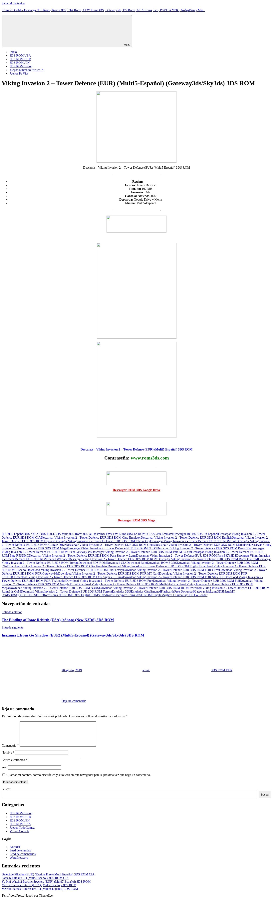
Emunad (155, 591)
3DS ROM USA (20, 55)
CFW (107, 534)
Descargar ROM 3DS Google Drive (136, 490)
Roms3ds (133, 595)
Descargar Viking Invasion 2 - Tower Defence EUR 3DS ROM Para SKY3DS (186, 555)
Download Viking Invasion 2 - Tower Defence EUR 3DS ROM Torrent (66, 591)
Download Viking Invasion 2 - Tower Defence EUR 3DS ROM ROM (143, 588)
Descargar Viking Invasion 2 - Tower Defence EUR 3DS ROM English (186, 537)
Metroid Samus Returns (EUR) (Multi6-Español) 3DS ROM (40, 888)
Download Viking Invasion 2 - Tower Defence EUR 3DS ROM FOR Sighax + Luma (68, 577)
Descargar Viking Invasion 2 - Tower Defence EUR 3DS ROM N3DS (112, 548)
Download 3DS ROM (93, 562)
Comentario (10, 745)
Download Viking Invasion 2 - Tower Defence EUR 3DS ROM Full (196, 580)
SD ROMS (146, 595)
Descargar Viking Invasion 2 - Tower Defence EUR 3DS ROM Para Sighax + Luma (82, 555)
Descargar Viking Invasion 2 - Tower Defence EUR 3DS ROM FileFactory (102, 541)
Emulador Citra (140, 591)
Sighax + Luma (173, 595)
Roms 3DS (57, 595)
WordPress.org (19, 857)
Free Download (184, 591)
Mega (226, 591)
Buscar (6, 789)
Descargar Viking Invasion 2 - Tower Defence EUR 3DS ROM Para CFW (204, 548)
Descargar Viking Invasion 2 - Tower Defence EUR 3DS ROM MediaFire (202, 544)
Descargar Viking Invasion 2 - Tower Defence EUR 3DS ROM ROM (113, 559)
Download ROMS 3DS (162, 562)
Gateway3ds (202, 591)
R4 (28, 595)
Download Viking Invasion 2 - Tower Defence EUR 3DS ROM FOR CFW (171, 570)
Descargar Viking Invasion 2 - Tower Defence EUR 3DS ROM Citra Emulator (91, 537)
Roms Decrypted (117, 595)
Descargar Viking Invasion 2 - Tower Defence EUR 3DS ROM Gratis (110, 544)
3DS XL (87, 534)
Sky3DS (188, 595)
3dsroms (98, 534)
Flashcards (167, 591)
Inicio (13, 52)
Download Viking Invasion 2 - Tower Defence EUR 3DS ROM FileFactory (75, 570)
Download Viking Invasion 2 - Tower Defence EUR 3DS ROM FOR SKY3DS (173, 577)
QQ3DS (21, 595)
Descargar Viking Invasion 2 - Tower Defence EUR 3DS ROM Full (193, 541)
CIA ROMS (139, 534)
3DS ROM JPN (20, 62)
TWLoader (200, 595)
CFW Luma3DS (121, 534)
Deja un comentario (74, 701)
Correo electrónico (14, 760)
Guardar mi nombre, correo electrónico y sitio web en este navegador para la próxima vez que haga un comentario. (78, 775)
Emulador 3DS (121, 591)
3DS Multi (61, 534)
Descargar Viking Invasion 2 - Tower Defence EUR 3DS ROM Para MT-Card (141, 552)
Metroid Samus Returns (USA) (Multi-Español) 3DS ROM (39, 885)
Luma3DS (216, 591)
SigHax (158, 595)
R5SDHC (36, 595)
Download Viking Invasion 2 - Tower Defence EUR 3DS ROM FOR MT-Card (108, 573)
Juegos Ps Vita (19, 73)
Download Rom (137, 562)
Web (4, 767)
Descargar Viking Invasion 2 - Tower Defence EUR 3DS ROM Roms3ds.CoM (207, 559)
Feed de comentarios (23, 854)
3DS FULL (47, 534)
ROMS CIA (98, 595)
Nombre (8, 752)
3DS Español (15, 534)
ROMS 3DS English (77, 595)
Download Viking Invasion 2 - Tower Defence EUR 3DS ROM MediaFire (124, 584)
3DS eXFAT (32, 534)
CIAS (151, 534)
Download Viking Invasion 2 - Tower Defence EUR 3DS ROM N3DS (54, 588)
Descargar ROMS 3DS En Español (195, 534)
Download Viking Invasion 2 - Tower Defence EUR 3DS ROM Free (109, 580)
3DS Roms (75, 534)
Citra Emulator (164, 534)
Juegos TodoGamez (22, 827)
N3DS (12, 595)
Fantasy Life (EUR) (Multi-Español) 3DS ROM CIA (35, 878)
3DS (4, 534)
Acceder (15, 846)
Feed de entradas (20, 850)
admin (146, 670)
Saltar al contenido (13, 3)
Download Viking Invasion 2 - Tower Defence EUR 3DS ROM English (153, 566)
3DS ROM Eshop (21, 66)
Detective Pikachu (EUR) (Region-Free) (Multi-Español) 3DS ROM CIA (48, 874)
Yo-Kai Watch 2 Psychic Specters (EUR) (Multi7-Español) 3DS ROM (46, 881)
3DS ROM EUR (20, 59)
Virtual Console (19, 831)
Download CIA (117, 562)
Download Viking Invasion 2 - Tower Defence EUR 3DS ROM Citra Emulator (57, 566)
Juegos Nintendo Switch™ (27, 70)
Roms (46, 595)
